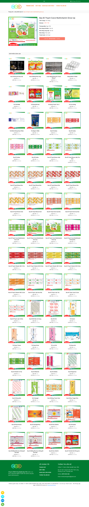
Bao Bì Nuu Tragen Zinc (72, 398)
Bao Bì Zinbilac (53, 371)
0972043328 (52, 38)
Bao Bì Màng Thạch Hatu (54, 398)
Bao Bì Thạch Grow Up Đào (54, 211)
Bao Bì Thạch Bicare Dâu (54, 185)
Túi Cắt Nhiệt (16, 104)
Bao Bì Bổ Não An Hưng (35, 319)
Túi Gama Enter (35, 345)
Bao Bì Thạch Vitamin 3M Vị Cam (16, 292)
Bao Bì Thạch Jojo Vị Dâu (16, 319)
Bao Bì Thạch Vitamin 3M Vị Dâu (35, 266)
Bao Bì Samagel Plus (35, 424)
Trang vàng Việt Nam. (51, 485)
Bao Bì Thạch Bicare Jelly (53, 157)
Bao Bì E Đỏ (54, 319)
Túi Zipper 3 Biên (35, 131)
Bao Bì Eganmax (72, 371)
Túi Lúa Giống (72, 104)
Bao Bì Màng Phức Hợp (35, 76)
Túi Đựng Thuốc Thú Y (53, 104)
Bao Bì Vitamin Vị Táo (16, 371)
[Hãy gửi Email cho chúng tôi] (2, 496)
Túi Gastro (72, 319)
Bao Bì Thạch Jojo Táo (53, 292)
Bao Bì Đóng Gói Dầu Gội (16, 76)
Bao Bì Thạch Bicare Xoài (16, 211)
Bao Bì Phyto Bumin (17, 424)
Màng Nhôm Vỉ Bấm (72, 76)
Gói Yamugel (35, 398)
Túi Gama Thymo (16, 345)
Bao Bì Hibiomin (35, 371)
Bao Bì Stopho (72, 424)
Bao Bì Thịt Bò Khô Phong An (72, 451)
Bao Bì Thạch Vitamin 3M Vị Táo (17, 266)
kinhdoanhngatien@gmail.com (68, 476)
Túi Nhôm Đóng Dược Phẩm (17, 131)
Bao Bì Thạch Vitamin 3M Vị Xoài (54, 266)
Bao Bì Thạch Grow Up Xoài (72, 211)
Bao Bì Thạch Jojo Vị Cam (72, 292)
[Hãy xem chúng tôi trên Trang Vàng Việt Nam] (2, 492)
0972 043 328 (65, 474)
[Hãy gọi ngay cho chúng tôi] (2, 504)
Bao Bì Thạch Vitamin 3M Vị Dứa (72, 266)
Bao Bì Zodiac (53, 131)
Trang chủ (10, 11)
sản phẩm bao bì (18, 11)
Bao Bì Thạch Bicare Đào (16, 185)
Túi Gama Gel (72, 345)
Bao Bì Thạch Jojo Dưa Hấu (35, 292)
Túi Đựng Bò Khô (35, 104)
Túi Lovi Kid (54, 345)
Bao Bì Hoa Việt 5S (53, 424)
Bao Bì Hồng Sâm (16, 398)
